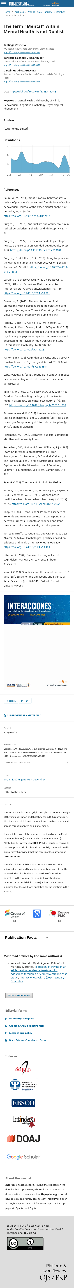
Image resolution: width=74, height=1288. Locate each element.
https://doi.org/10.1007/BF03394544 (25, 366)
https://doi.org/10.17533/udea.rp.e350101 (35, 250)
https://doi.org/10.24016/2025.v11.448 (33, 91)
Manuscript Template (21, 1018)
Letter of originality (20, 1032)
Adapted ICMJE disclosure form (27, 1025)
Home (7, 11)
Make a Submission (19, 995)
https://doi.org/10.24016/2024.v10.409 (27, 547)
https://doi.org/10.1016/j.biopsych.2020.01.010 (37, 405)
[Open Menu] (3, 3)
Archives (19, 11)
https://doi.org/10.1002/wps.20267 (25, 349)
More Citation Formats (18, 762)
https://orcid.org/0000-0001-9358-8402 (22, 81)
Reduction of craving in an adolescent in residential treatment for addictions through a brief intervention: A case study (39, 972)
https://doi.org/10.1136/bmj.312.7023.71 (36, 504)
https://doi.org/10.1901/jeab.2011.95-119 (28, 216)
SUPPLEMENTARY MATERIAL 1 (24, 715)
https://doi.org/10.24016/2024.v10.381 (27, 293)
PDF (26, 700)
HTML (12, 700)
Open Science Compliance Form (27, 1040)
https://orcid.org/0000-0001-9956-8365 (22, 65)
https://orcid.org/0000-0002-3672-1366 (22, 52)
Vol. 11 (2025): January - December (46, 11)
